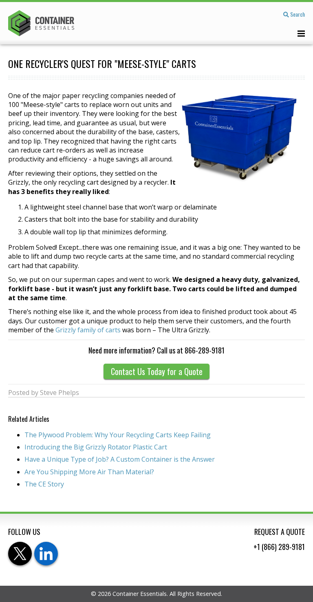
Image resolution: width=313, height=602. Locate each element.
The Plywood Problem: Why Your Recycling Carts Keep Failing (117, 434)
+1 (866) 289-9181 (279, 546)
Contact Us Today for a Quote (157, 371)
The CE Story (44, 484)
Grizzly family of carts (88, 329)
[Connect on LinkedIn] (46, 553)
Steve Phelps (59, 392)
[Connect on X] (20, 553)
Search (297, 14)
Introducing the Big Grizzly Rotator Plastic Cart (95, 447)
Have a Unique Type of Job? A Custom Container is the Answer (119, 459)
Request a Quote (279, 531)
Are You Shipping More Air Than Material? (89, 471)
